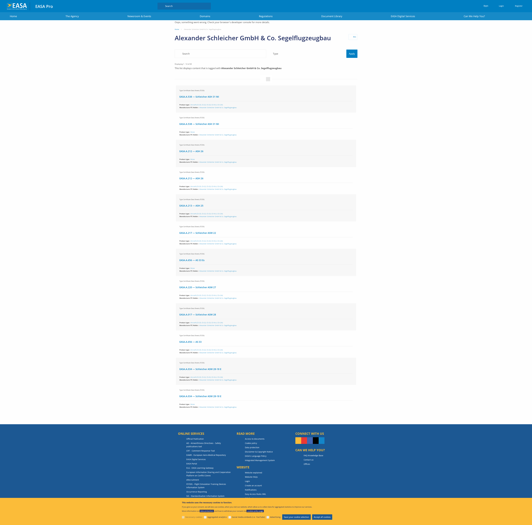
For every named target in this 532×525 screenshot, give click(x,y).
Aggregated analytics (217, 517)
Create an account (253, 485)
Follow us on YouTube (304, 440)
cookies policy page (255, 511)
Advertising (275, 517)
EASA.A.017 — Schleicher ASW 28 (197, 314)
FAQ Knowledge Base (313, 455)
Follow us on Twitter (316, 440)
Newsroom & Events (139, 16)
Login (501, 6)
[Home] (17, 6)
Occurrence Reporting (196, 491)
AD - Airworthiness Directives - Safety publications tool (203, 445)
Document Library (331, 16)
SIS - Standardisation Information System (205, 496)
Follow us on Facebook (310, 440)
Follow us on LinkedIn (321, 440)
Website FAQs (251, 477)
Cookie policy (251, 443)
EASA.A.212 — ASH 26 (191, 151)
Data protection (252, 447)
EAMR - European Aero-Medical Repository (206, 455)
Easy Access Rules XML (255, 494)
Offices (307, 464)
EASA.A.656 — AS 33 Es (191, 260)
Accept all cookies (322, 517)
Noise (193, 132)
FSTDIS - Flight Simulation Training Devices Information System (206, 486)
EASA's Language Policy (255, 456)
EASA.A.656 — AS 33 (190, 341)
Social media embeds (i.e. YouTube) (248, 517)
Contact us (309, 459)
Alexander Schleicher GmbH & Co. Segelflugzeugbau (218, 107)
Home (13, 16)
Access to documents (254, 439)
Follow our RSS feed (298, 440)
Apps (486, 5)
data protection (206, 511)
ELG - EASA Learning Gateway (199, 468)
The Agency (72, 16)
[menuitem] (500, 6)
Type (275, 53)
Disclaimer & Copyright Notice (259, 451)
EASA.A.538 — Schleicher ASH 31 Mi (199, 96)
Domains (205, 16)
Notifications (251, 489)
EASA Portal (191, 463)
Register (519, 6)
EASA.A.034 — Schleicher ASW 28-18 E (200, 369)
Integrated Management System (260, 460)
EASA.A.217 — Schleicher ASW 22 (197, 232)
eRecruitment (192, 479)
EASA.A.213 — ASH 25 (191, 205)
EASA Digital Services (403, 16)
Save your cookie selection (296, 517)
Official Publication (195, 439)
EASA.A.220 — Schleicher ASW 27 (197, 287)
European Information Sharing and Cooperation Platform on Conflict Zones (208, 474)
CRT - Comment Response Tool (200, 450)
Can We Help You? (474, 16)
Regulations (266, 16)
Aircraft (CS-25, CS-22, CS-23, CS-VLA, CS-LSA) (207, 105)
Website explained (253, 472)
